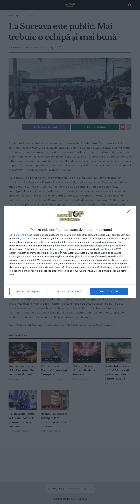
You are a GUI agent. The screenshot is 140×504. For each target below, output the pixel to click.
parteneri (21, 235)
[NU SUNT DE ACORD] (129, 212)
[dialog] (70, 252)
